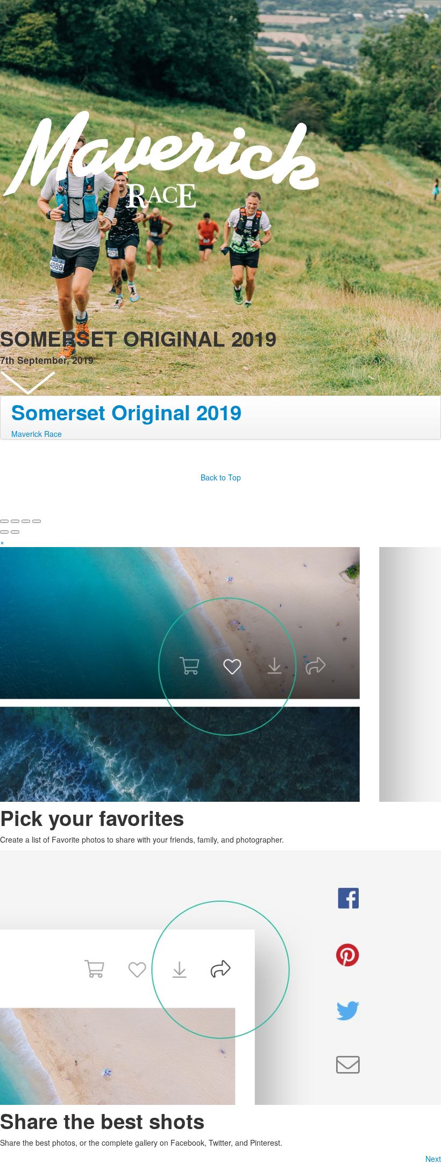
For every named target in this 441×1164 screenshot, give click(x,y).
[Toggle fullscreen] (26, 521)
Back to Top (221, 477)
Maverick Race (36, 433)
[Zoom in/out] (36, 521)
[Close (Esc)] (4, 521)
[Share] (15, 521)
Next (433, 1158)
